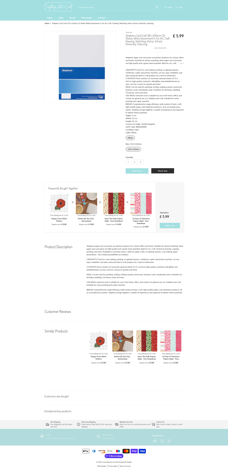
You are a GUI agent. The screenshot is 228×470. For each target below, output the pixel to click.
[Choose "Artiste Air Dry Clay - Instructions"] (95, 194)
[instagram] (162, 441)
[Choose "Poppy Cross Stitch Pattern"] (68, 194)
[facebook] (154, 441)
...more (181, 63)
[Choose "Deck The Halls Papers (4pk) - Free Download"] (122, 194)
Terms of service (125, 466)
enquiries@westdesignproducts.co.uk (61, 438)
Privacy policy (113, 466)
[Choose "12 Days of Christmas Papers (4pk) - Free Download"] (149, 194)
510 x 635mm (133, 149)
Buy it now (162, 171)
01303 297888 (108, 438)
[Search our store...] (157, 7)
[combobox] (119, 7)
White (130, 138)
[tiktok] (169, 441)
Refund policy (102, 466)
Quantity (129, 157)
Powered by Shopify (125, 462)
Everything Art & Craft (110, 462)
